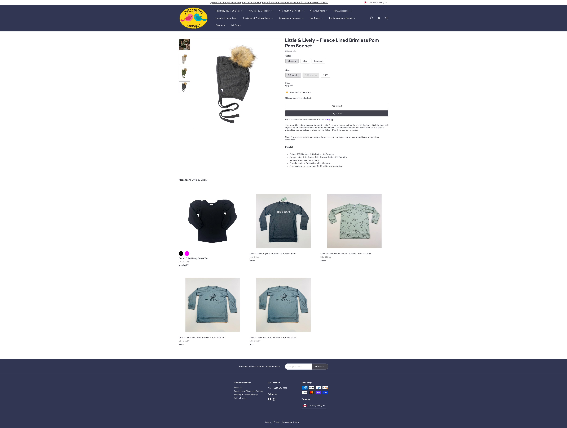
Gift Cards (236, 25)
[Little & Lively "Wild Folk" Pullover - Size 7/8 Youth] (213, 310)
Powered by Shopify (290, 422)
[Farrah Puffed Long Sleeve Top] (213, 228)
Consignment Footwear (290, 18)
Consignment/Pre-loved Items (256, 18)
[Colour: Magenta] (187, 253)
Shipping (288, 98)
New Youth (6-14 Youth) (290, 11)
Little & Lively (199, 179)
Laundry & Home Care (226, 18)
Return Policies (240, 398)
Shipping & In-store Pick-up (246, 394)
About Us (238, 388)
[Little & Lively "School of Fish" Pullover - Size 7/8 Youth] (354, 226)
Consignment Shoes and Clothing (248, 391)
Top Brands (315, 18)
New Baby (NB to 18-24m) (228, 11)
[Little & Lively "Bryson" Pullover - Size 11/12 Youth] (283, 226)
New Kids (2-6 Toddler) (260, 11)
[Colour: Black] (181, 253)
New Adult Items (318, 11)
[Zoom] (237, 83)
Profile (276, 422)
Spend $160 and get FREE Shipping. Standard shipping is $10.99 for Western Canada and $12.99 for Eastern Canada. (269, 2)
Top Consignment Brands (341, 18)
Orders (268, 422)
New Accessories (342, 11)
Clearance (220, 25)
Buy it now (337, 113)
